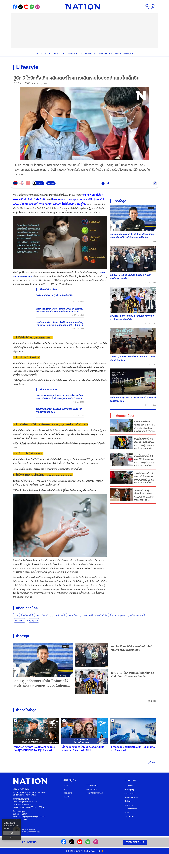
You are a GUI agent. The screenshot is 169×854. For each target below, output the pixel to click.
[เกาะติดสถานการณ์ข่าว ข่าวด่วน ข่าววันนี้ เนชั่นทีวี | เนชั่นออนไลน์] (82, 7)
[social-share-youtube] (26, 7)
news (66, 789)
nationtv (128, 801)
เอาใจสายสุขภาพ (136, 615)
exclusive (68, 793)
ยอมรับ (11, 833)
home (66, 785)
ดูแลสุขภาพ (33, 620)
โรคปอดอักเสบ (73, 615)
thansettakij (129, 816)
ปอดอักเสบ (58, 615)
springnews (129, 805)
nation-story (92, 789)
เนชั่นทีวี (77, 851)
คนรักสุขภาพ (19, 620)
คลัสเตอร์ (27, 615)
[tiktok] (71, 843)
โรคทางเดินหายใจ (42, 615)
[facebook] (63, 843)
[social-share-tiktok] (20, 7)
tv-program (91, 785)
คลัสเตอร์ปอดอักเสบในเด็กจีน (95, 615)
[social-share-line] (32, 7)
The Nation (129, 785)
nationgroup (129, 789)
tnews (127, 812)
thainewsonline (131, 808)
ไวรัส (16, 615)
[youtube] (79, 843)
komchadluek (130, 793)
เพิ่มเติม (6, 828)
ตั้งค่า (11, 838)
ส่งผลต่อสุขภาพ (118, 615)
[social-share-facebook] (15, 7)
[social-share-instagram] (37, 7)
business (68, 796)
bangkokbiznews (131, 797)
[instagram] (95, 843)
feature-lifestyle (94, 793)
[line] (87, 843)
